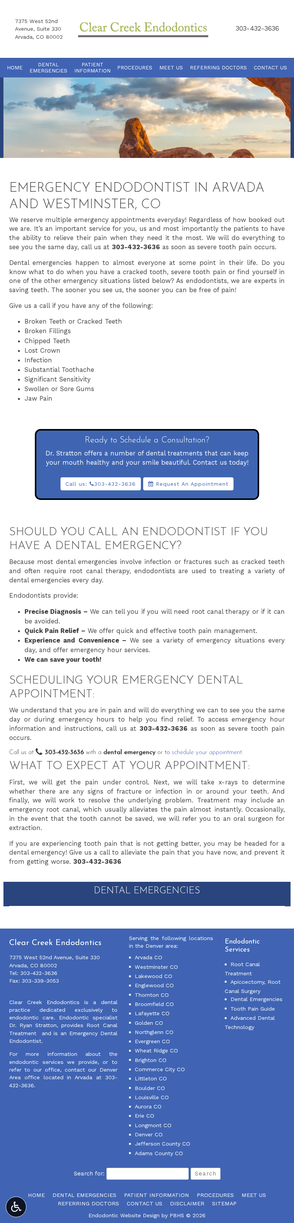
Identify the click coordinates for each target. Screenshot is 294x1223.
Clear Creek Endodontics (44, 1002)
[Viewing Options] (16, 1207)
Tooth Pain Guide (252, 1009)
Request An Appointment (191, 484)
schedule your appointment (207, 752)
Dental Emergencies (147, 891)
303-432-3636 (257, 28)
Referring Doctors (218, 68)
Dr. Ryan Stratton (33, 1025)
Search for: (89, 1173)
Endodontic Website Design (124, 1215)
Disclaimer (187, 1203)
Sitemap (224, 1203)
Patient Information (156, 1195)
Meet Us (171, 68)
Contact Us (270, 68)
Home (15, 68)
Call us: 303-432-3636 (100, 484)
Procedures (134, 68)
